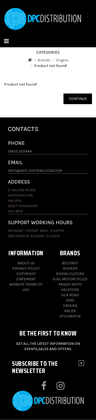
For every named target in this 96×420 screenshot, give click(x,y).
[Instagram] (56, 388)
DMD (70, 300)
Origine (62, 60)
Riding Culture (70, 273)
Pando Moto (70, 284)
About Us (26, 263)
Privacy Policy (26, 268)
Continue (78, 98)
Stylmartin (70, 316)
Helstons (70, 289)
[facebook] (39, 388)
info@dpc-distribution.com (35, 170)
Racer (70, 311)
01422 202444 (20, 151)
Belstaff (70, 263)
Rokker (70, 268)
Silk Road (70, 295)
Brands (44, 60)
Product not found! (50, 65)
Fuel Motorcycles (70, 279)
